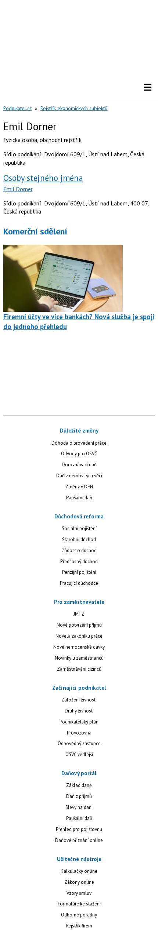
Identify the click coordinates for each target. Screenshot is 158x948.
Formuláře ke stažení (79, 904)
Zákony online (79, 882)
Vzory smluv (79, 893)
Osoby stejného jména (43, 177)
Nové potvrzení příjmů (79, 625)
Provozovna (79, 733)
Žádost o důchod (79, 550)
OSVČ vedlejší (79, 754)
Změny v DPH (79, 487)
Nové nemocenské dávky (79, 647)
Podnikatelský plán (79, 722)
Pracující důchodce (79, 583)
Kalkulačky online (79, 871)
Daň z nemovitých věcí (79, 476)
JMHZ (79, 614)
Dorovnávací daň (79, 465)
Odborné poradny (79, 915)
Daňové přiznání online (79, 840)
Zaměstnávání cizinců (79, 669)
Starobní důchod (79, 539)
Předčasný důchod (79, 561)
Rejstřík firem (79, 926)
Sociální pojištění (79, 528)
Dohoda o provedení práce (79, 443)
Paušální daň (79, 498)
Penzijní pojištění (79, 572)
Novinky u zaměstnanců (79, 658)
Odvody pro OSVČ (79, 454)
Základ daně (79, 785)
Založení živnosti (79, 700)
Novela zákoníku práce (79, 636)
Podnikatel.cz (17, 108)
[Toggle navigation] (147, 87)
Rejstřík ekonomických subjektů (74, 108)
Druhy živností (79, 711)
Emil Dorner (18, 189)
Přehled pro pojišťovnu (79, 829)
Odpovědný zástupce (79, 743)
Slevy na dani (79, 807)
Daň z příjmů (79, 796)
